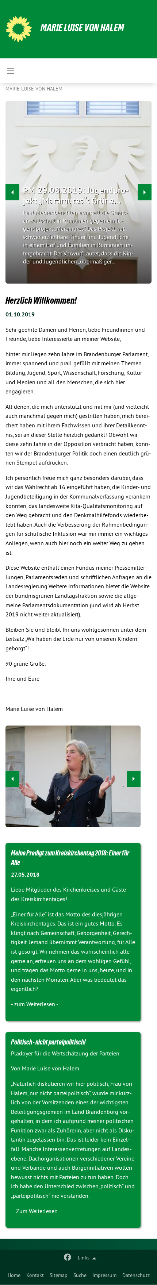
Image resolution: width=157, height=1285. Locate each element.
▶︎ (134, 779)
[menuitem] (14, 1276)
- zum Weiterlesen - (34, 1004)
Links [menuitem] (83, 1258)
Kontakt (35, 1276)
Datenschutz (136, 1276)
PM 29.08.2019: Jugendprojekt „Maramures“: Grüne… (76, 195)
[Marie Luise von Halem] (18, 29)
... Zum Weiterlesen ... (37, 1211)
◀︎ (12, 779)
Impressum (104, 1276)
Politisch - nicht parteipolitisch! (48, 1042)
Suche (80, 1276)
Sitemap (59, 1276)
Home (14, 1276)
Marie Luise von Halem (82, 27)
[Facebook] (67, 1258)
